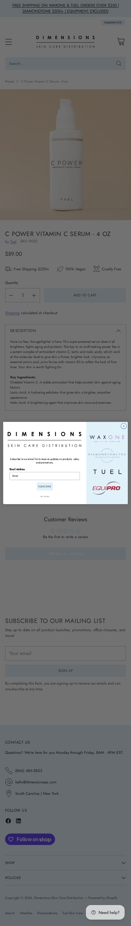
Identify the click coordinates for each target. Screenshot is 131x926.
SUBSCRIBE (44, 486)
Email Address (17, 469)
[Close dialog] (124, 426)
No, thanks (45, 496)
